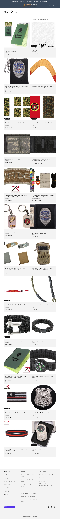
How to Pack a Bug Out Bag (28, 490)
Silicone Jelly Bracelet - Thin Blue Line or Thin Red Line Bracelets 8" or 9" (16, 450)
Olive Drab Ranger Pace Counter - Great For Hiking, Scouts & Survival (43, 305)
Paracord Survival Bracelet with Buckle (40, 341)
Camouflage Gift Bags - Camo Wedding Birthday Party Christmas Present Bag (15, 123)
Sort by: (35, 19)
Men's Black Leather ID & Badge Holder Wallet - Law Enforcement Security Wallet (42, 232)
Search (5, 475)
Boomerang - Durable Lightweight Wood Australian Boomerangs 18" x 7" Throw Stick (43, 87)
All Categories (7, 478)
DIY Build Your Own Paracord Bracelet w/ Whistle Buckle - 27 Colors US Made (43, 196)
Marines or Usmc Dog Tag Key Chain (13, 232)
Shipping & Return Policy (10, 481)
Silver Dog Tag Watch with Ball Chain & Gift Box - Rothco (43, 450)
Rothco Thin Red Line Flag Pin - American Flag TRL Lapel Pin (16, 413)
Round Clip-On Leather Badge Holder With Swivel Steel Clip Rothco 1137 (43, 413)
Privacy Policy (7, 484)
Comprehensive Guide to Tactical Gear (29, 480)
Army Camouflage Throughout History (28, 485)
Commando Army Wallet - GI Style (12, 159)
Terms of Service (8, 488)
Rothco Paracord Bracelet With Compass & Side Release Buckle (42, 377)
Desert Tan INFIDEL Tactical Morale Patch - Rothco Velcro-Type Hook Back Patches (16, 196)
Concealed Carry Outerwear (28, 496)
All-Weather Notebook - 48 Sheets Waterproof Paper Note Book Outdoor (15, 50)
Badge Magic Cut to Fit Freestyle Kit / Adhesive (42, 50)
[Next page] (34, 461)
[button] (3, 5)
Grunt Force (27, 516)
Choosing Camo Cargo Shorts (28, 493)
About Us (6, 494)
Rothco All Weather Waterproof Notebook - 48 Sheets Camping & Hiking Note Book (15, 377)
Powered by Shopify (34, 516)
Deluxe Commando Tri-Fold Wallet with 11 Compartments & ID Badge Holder (41, 160)
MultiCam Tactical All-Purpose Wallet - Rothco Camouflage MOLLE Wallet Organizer (42, 269)
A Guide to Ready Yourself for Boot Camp (29, 500)
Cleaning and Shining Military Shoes (28, 475)
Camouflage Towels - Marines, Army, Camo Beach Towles (43, 123)
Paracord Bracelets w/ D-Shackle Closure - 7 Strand (16, 341)
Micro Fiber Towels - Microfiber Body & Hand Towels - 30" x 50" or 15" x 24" (15, 269)
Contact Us (6, 491)
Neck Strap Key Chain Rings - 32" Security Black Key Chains (15, 305)
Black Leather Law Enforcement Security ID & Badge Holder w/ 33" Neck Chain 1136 (16, 87)
